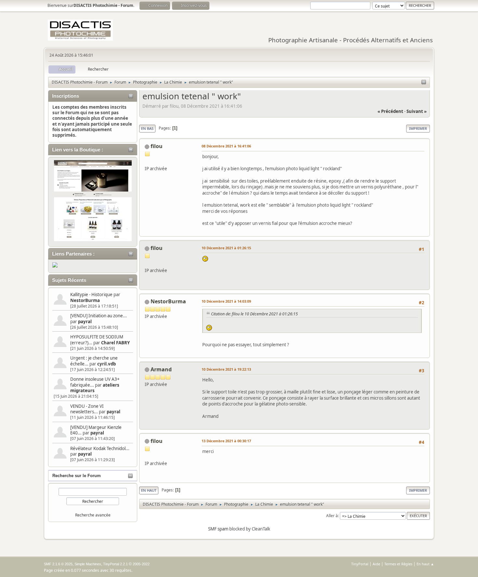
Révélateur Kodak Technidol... (99, 448)
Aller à (332, 515)
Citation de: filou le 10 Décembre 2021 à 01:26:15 (254, 314)
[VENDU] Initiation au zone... (98, 316)
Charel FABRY (115, 343)
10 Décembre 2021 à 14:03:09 (226, 301)
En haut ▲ (425, 563)
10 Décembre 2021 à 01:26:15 (226, 247)
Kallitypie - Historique (91, 294)
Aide (376, 563)
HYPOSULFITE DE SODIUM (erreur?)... (96, 339)
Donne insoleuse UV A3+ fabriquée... (95, 382)
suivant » (416, 111)
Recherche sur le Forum (76, 475)
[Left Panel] (423, 82)
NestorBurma (85, 300)
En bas (147, 128)
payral (85, 321)
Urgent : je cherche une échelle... (94, 360)
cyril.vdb (106, 364)
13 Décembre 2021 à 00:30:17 (226, 440)
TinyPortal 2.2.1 (115, 564)
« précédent (390, 111)
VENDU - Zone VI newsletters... (87, 409)
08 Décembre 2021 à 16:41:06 (226, 146)
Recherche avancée (93, 515)
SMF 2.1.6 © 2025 (58, 564)
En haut (148, 490)
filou (157, 146)
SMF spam (218, 529)
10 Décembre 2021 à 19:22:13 (226, 369)
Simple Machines (87, 564)
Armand (161, 369)
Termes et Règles (398, 563)
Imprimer (418, 128)
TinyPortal (359, 563)
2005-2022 (141, 564)
